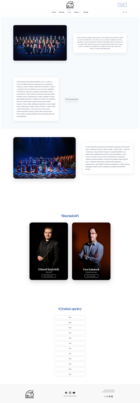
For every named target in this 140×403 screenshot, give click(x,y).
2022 (70, 327)
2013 (70, 374)
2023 (70, 322)
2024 (70, 317)
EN (126, 12)
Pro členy (122, 5)
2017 (70, 353)
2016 (70, 358)
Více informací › (49, 276)
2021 (70, 333)
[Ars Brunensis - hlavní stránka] (70, 4)
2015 (70, 364)
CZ (123, 12)
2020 (70, 338)
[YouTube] (74, 393)
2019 (70, 343)
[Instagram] (70, 393)
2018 (70, 348)
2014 (70, 369)
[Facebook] (66, 393)
